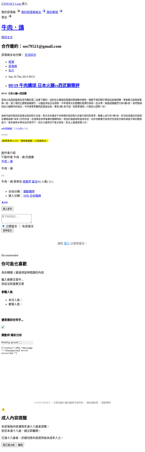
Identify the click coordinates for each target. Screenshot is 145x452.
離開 (20, 445)
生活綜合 (30, 54)
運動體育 (29, 191)
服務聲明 (106, 402)
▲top (4, 201)
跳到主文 (7, 37)
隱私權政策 (92, 402)
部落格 (12, 66)
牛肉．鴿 (12, 27)
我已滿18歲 (8, 445)
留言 (34, 181)
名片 (11, 70)
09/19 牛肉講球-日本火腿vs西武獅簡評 (44, 85)
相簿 (11, 61)
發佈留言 (7, 230)
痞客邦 (27, 181)
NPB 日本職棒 (32, 195)
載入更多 (7, 209)
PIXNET (46, 402)
